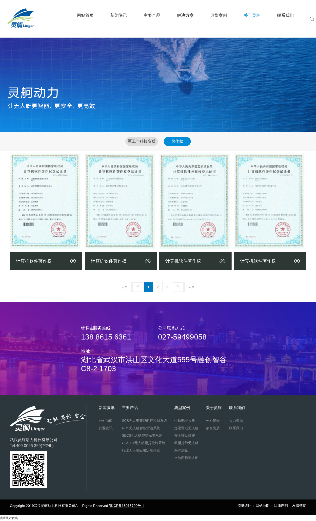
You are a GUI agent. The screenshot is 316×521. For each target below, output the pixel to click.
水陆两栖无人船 (186, 458)
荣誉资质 (252, 28)
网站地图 (263, 506)
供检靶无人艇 (219, 29)
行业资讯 (118, 28)
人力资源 (285, 29)
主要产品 (152, 15)
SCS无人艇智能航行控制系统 (152, 29)
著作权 (177, 141)
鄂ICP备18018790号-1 (126, 506)
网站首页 (85, 15)
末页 (191, 287)
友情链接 (299, 506)
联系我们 (285, 15)
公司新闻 (118, 29)
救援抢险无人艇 (186, 443)
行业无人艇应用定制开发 (152, 26)
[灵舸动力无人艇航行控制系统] (21, 30)
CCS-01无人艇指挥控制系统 (143, 443)
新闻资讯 (118, 15)
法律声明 (281, 506)
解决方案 (185, 15)
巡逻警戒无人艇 (219, 28)
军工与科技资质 (142, 141)
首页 (125, 287)
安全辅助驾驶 (184, 435)
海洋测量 (219, 26)
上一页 (137, 287)
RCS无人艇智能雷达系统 (152, 28)
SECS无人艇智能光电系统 (142, 435)
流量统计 (244, 506)
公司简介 (252, 29)
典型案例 (218, 15)
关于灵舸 (252, 15)
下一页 (178, 287)
